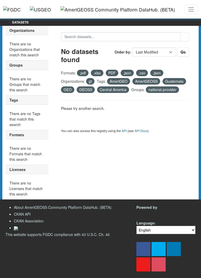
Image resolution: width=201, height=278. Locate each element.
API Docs (141, 130)
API (124, 130)
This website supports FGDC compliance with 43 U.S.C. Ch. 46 (57, 234)
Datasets (20, 22)
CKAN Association (29, 220)
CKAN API (22, 214)
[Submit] (184, 36)
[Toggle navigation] (191, 9)
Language (145, 223)
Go (183, 52)
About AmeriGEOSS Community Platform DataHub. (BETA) (62, 207)
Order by (122, 52)
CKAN (145, 213)
